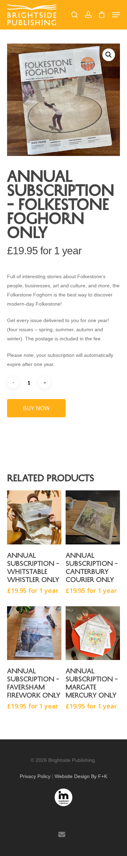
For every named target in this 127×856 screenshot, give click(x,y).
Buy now (36, 408)
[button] (108, 54)
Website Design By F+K (81, 776)
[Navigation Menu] (116, 14)
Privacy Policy (35, 776)
